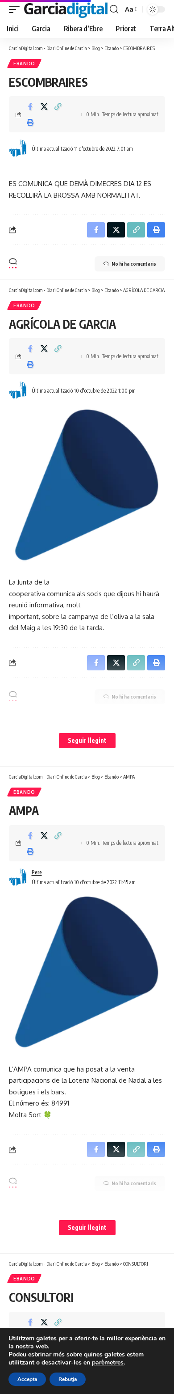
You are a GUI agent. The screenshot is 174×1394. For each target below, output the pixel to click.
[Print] (30, 122)
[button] (16, 9)
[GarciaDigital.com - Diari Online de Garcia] (66, 9)
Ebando (24, 63)
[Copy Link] (58, 106)
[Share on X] (44, 106)
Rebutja (67, 1379)
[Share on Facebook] (30, 106)
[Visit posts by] (18, 148)
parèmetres (108, 1363)
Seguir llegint (87, 740)
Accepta (27, 1379)
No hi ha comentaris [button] (134, 264)
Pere (37, 872)
